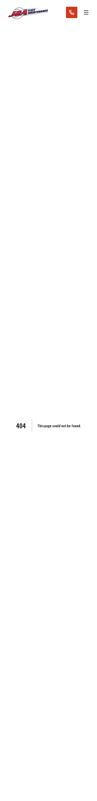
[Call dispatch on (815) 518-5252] (71, 12)
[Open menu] (86, 12)
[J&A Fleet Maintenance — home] (27, 12)
